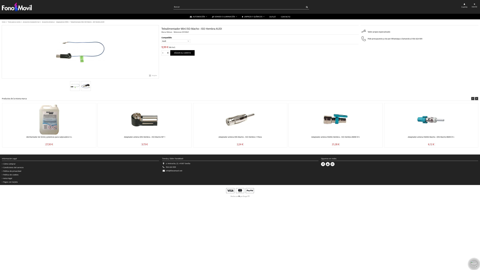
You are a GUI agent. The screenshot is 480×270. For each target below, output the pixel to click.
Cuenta (464, 7)
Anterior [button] (3, 52)
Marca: (164, 32)
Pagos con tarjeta (10, 182)
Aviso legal (7, 178)
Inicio (3, 22)
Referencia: (178, 32)
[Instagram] (332, 164)
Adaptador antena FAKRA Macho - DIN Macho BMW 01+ (431, 137)
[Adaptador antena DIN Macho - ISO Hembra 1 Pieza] (240, 119)
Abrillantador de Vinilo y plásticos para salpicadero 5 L (49, 137)
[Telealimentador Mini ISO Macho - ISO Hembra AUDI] (75, 86)
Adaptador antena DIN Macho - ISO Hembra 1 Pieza (240, 137)
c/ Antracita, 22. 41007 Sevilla (178, 163)
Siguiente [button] (157, 52)
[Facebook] (323, 164)
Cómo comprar (9, 164)
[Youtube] (328, 164)
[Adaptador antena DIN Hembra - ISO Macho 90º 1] (144, 119)
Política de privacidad (12, 171)
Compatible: (167, 37)
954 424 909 (417, 39)
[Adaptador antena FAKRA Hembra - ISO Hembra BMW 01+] (335, 119)
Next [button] (476, 98)
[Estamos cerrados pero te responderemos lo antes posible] (474, 264)
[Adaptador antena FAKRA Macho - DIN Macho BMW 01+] (431, 119)
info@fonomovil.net (174, 171)
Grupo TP (246, 196)
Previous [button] (472, 98)
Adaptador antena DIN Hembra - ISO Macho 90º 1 (144, 137)
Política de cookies (10, 175)
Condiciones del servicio (13, 167)
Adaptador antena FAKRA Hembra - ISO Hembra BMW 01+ (335, 137)
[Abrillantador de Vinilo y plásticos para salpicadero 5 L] (49, 119)
